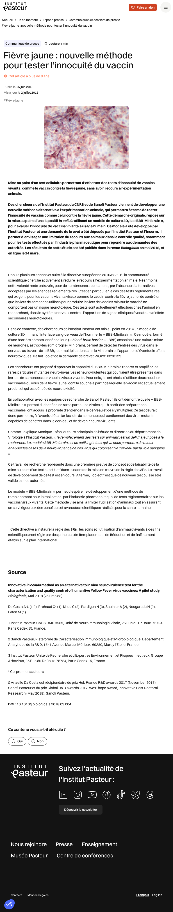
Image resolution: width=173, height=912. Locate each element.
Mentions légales (37, 895)
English (157, 895)
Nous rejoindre (29, 844)
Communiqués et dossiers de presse (94, 20)
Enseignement (99, 844)
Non (40, 741)
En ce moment (28, 20)
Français (142, 895)
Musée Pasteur (29, 855)
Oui (20, 741)
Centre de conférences (85, 855)
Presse (64, 844)
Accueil (7, 20)
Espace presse (53, 20)
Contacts (16, 895)
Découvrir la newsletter (80, 810)
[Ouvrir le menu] (165, 7)
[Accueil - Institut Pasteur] (15, 6)
